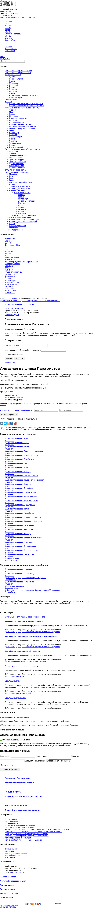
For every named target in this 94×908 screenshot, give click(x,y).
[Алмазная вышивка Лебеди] (17, 447)
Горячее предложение (14, 230)
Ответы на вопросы (13, 34)
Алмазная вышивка (13, 75)
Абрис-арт (9, 270)
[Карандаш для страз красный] (18, 693)
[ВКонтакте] (1, 423)
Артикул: (4, 392)
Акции (7, 30)
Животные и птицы (26, 201)
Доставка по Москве (8, 18)
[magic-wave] (6, 1)
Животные (13, 83)
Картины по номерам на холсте (18, 73)
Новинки (8, 102)
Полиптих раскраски (17, 168)
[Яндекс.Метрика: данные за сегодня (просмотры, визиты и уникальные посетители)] (8, 907)
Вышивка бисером (17, 191)
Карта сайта (10, 40)
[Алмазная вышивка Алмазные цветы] (21, 455)
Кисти (11, 178)
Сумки (21, 211)
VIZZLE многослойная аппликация (24, 220)
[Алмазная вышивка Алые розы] (19, 542)
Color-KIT (8, 243)
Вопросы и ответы (8, 877)
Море (11, 131)
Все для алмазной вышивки (21, 182)
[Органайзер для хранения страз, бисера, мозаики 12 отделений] (32, 632)
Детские (21, 207)
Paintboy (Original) (12, 257)
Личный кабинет (11, 849)
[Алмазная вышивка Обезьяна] (18, 569)
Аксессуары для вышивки (25, 215)
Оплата (8, 28)
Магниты (22, 213)
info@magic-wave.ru (18, 872)
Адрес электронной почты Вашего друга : (23, 350)
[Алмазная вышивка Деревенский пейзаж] (23, 538)
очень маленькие (16, 166)
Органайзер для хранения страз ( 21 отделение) (22, 651)
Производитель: (7, 388)
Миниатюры (14, 228)
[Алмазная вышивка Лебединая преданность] (24, 480)
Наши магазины (11, 821)
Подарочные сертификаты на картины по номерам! (26, 836)
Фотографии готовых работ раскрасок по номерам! (26, 834)
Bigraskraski (10, 239)
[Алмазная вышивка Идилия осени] (20, 492)
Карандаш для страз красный (15, 698)
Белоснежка (10, 276)
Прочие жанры (15, 97)
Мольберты (14, 174)
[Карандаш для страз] (14, 586)
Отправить (19, 359)
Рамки (11, 180)
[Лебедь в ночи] (12, 558)
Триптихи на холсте (17, 162)
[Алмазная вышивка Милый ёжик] (19, 582)
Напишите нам (11, 49)
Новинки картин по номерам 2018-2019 (26, 104)
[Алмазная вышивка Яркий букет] (19, 459)
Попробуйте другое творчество (18, 186)
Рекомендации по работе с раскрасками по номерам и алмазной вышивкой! (37, 830)
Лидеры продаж (7, 889)
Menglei (8, 253)
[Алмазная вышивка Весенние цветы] (21, 550)
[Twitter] (5, 423)
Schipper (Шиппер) (12, 264)
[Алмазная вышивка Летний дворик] (20, 546)
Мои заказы (9, 851)
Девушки (13, 91)
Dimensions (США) (12, 245)
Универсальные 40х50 (18, 155)
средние (12, 153)
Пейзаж (21, 195)
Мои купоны (10, 857)
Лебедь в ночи (11, 561)
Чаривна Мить (11, 291)
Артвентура (10, 274)
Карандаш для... (11, 588)
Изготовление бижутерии (20, 217)
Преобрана (9, 288)
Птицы (12, 81)
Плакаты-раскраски (17, 226)
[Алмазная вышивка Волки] (17, 509)
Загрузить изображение (35, 761)
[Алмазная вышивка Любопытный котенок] (23, 521)
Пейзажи (13, 89)
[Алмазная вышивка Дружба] (17, 467)
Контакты (8, 38)
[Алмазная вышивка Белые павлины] (21, 496)
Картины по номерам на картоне (18, 71)
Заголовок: (5, 756)
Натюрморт (14, 133)
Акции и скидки (7, 885)
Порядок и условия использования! (20, 825)
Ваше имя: (76, 756)
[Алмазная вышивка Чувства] (18, 484)
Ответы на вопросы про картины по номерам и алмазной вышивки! (33, 832)
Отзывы (8, 36)
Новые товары (11, 819)
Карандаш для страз (12, 681)
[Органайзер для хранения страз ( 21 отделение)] (26, 578)
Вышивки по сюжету (22, 193)
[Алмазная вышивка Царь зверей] (19, 525)
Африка (12, 110)
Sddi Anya (9, 266)
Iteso (6, 249)
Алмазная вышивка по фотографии (24, 95)
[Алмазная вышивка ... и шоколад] (19, 574)
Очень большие (15, 157)
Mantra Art (9, 251)
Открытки (22, 209)
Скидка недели (11, 100)
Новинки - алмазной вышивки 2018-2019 (26, 106)
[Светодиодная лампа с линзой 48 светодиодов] (25, 661)
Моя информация (12, 855)
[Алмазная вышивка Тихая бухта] (19, 513)
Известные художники (18, 118)
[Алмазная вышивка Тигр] (16, 463)
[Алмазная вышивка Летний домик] (20, 488)
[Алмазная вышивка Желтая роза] (20, 530)
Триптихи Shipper (16, 160)
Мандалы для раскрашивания (22, 129)
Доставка (8, 26)
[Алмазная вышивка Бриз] (16, 439)
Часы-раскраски (16, 143)
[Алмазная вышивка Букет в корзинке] (21, 501)
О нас (7, 23)
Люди (20, 205)
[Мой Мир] (11, 423)
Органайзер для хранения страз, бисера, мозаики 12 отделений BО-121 (31, 636)
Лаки (11, 176)
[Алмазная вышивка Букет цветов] (20, 505)
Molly (7, 255)
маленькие (13, 151)
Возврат (9, 359)
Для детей (13, 85)
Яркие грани (10, 293)
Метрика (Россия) (12, 282)
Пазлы (12, 224)
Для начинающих (16, 122)
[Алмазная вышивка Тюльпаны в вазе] (21, 476)
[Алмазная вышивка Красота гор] (19, 554)
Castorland (9, 241)
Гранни (8, 278)
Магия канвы (10, 280)
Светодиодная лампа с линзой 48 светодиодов (22, 666)
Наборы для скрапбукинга (20, 188)
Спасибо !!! (58, 903)
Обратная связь (11, 823)
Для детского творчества (15, 170)
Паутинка (9, 286)
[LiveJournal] (40, 903)
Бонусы (8, 32)
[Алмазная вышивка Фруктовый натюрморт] (24, 451)
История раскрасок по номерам (18, 838)
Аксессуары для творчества (16, 172)
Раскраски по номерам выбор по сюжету (22, 108)
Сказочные (14, 141)
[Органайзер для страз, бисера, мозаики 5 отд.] (25, 617)
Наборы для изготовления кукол (23, 222)
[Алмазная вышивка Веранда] (18, 534)
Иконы (12, 93)
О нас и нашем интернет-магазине (19, 827)
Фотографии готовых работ (13, 881)
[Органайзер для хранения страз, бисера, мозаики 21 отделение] (32, 590)
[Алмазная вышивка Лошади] (17, 472)
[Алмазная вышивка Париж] (17, 443)
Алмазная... (9, 441)
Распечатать (10, 363)
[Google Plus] (15, 423)
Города (12, 87)
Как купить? (5, 59)
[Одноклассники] (8, 423)
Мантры (12, 112)
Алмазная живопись (13, 272)
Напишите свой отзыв (14, 308)
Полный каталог (16, 79)
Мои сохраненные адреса (16, 853)
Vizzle (7, 268)
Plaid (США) (10, 259)
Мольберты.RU (11, 284)
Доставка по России (26, 18)
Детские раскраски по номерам (22, 126)
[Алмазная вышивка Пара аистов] (19, 305)
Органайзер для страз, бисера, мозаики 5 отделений (24, 621)
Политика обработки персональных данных (23, 840)
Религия (21, 203)
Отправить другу (12, 315)
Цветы (12, 77)
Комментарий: (42, 756)
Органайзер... (10, 580)
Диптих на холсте (16, 164)
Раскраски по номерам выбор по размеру (22, 149)
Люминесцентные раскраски (21, 124)
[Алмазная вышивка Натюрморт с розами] (23, 517)
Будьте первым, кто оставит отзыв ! (15, 717)
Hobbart (8, 247)
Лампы (12, 184)
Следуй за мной (16, 147)
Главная (8, 21)
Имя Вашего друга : (13, 345)
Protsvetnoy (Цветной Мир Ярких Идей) (21, 262)
